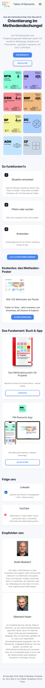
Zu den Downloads (22, 317)
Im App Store (22, 462)
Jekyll (7, 679)
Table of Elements (24, 4)
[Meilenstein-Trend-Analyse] (12, 81)
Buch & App (23, 63)
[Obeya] (32, 81)
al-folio (17, 679)
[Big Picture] (12, 124)
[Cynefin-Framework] (32, 146)
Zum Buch (22, 393)
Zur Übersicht (22, 55)
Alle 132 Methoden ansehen (22, 257)
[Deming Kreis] (32, 124)
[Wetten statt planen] (32, 103)
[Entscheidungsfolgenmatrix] (12, 103)
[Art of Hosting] (12, 146)
